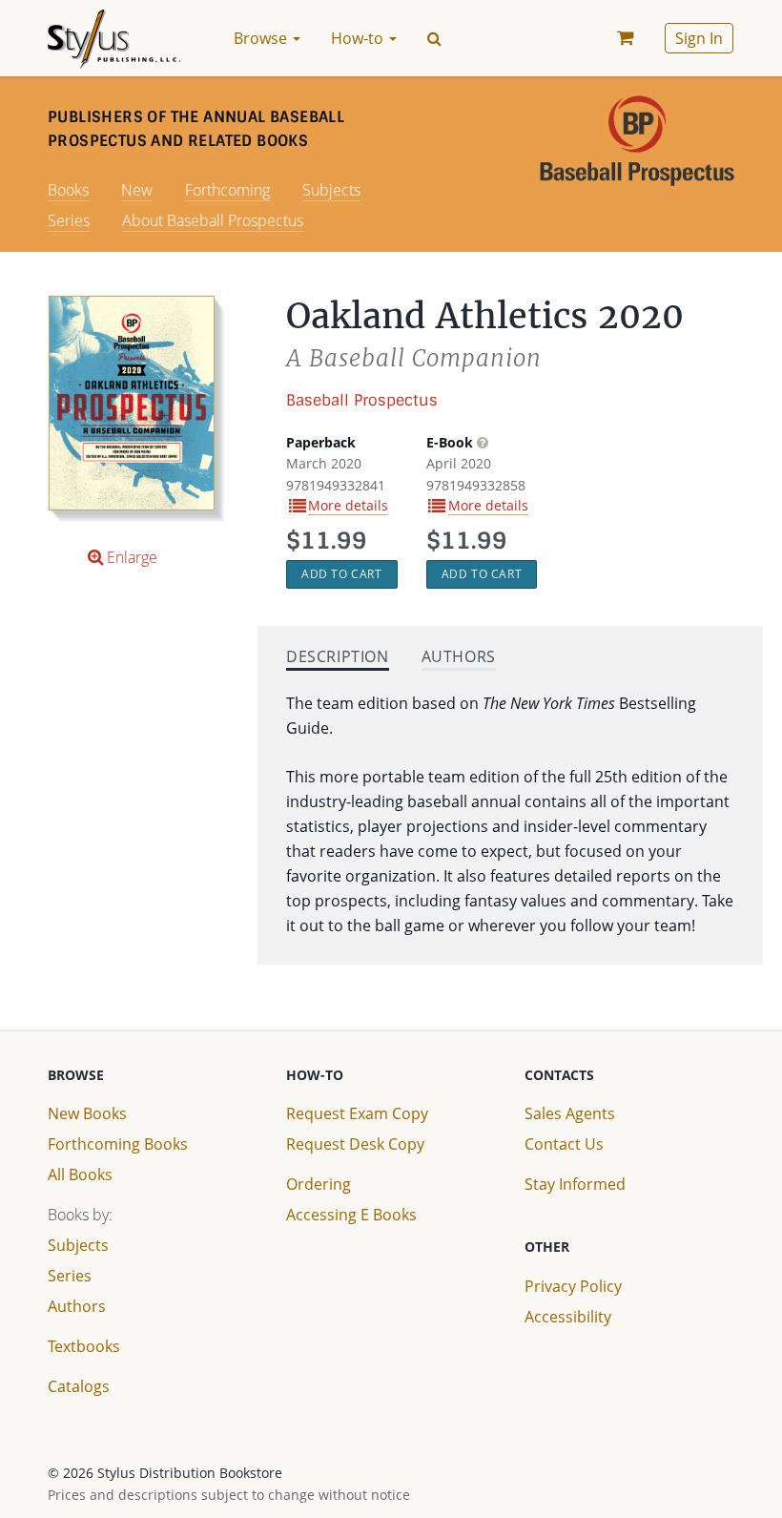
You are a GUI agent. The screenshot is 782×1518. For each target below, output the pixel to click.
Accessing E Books (351, 1214)
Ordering (318, 1184)
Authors (77, 1306)
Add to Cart (341, 574)
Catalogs (79, 1386)
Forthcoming (227, 189)
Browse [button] (262, 38)
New (137, 189)
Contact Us (564, 1143)
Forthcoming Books (118, 1143)
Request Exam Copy (357, 1113)
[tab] (337, 658)
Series (69, 220)
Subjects (331, 189)
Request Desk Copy (355, 1143)
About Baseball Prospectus (212, 220)
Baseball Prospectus (362, 400)
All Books (80, 1174)
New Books (87, 1113)
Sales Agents (570, 1113)
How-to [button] (359, 38)
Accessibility (568, 1316)
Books (68, 189)
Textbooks (84, 1346)
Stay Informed (575, 1184)
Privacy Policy (573, 1286)
